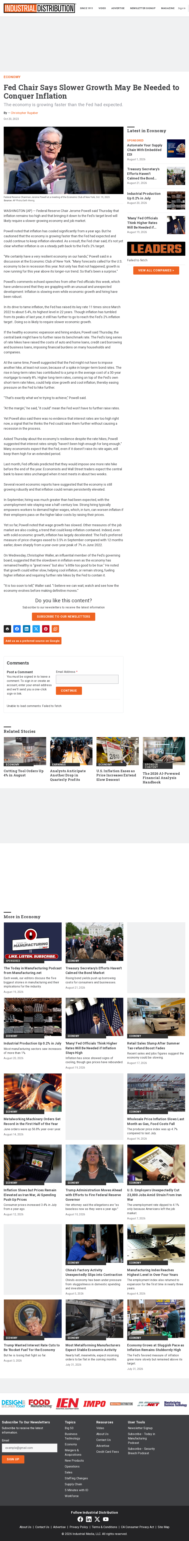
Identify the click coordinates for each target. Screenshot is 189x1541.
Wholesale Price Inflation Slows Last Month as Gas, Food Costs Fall (155, 1121)
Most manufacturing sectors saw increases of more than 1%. (32, 1051)
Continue (69, 690)
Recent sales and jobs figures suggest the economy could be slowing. (155, 1055)
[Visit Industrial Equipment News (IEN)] (67, 1403)
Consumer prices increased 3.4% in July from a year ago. (30, 1207)
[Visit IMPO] (94, 1403)
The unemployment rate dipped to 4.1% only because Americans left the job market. (153, 1209)
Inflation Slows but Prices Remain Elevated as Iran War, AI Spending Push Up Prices (30, 1194)
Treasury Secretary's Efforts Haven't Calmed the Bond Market (143, 174)
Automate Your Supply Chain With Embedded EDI (144, 149)
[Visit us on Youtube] (106, 1519)
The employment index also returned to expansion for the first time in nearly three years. (155, 1284)
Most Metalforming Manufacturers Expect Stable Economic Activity (93, 1347)
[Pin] (45, 629)
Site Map (163, 1527)
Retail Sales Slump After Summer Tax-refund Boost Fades (153, 1045)
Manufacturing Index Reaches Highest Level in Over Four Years (152, 1272)
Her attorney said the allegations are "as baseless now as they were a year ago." (92, 1207)
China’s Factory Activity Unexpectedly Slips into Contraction (94, 1272)
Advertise (59, 1527)
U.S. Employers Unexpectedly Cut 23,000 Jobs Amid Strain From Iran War (154, 1194)
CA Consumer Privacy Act (137, 1527)
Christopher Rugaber (24, 113)
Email (5, 1440)
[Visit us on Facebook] (80, 1519)
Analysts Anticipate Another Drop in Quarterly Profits (68, 775)
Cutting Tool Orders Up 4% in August (24, 773)
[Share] (17, 629)
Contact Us (42, 1527)
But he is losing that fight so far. (25, 1355)
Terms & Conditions (104, 1527)
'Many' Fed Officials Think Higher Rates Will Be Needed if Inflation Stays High (142, 223)
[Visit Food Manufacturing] (40, 1403)
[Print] (7, 629)
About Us (25, 1527)
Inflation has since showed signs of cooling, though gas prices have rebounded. (94, 1060)
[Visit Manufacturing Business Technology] (175, 1403)
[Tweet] (36, 629)
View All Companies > (156, 270)
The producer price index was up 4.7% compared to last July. (152, 1131)
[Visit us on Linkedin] (89, 1519)
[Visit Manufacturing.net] (148, 1403)
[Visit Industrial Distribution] (121, 1403)
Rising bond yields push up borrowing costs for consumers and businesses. (91, 980)
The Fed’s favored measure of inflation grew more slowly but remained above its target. (154, 1359)
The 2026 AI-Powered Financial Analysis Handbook (161, 778)
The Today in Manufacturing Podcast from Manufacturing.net (33, 970)
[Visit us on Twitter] (97, 1519)
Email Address (67, 671)
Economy (12, 77)
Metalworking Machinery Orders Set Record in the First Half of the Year (32, 1121)
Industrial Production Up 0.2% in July (144, 196)
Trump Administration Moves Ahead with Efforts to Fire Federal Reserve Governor (94, 1194)
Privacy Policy (79, 1527)
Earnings (59, 764)
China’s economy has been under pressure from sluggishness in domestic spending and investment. (94, 1284)
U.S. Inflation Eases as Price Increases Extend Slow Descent (116, 775)
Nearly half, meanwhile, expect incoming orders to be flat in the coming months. (92, 1357)
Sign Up (13, 1459)
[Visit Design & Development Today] (13, 1403)
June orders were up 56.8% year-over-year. (32, 1129)
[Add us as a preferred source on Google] (55, 629)
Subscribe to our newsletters (63, 616)
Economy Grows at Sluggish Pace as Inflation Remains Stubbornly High (155, 1347)
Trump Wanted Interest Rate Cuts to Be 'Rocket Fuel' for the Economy (32, 1347)
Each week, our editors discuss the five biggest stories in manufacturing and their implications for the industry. (31, 982)
